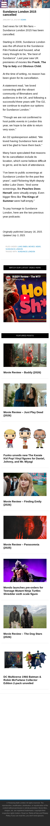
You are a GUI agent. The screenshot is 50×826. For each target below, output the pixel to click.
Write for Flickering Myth (30, 785)
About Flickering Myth (30, 775)
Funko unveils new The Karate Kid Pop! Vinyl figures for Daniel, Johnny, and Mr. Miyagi (24, 458)
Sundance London (14, 249)
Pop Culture (30, 738)
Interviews (31, 728)
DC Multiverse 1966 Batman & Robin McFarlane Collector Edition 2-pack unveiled (22, 680)
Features (30, 719)
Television (31, 747)
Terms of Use (34, 813)
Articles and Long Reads (30, 723)
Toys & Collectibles (30, 762)
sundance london (26, 252)
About (30, 771)
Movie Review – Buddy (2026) (22, 372)
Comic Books (31, 752)
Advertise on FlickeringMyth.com (30, 780)
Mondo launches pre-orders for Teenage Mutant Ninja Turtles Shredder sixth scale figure (23, 590)
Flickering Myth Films (30, 766)
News (38, 247)
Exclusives (30, 733)
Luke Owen (23, 247)
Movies (31, 247)
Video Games (30, 757)
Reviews (30, 714)
